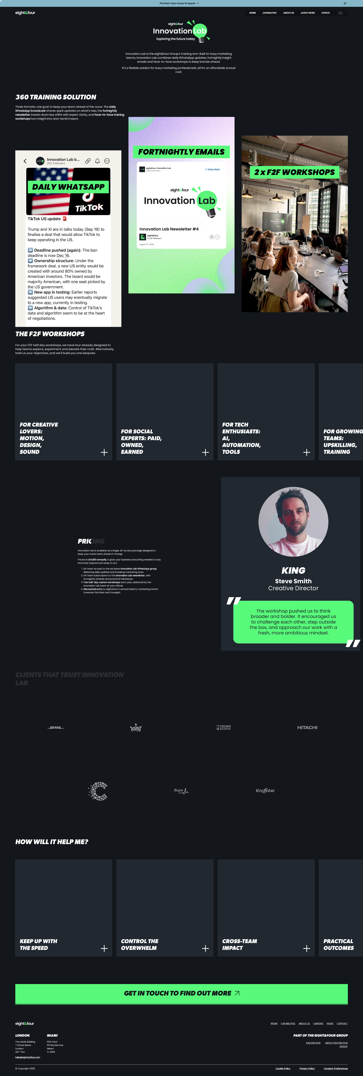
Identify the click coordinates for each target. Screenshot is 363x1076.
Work (252, 13)
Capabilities (270, 13)
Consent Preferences (336, 1068)
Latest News (308, 13)
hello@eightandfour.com (27, 1057)
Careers (318, 1024)
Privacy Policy (307, 1068)
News (330, 1024)
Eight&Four (313, 1043)
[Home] (36, 13)
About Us (288, 13)
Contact (342, 1024)
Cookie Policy (283, 1068)
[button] (63, 412)
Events (326, 13)
